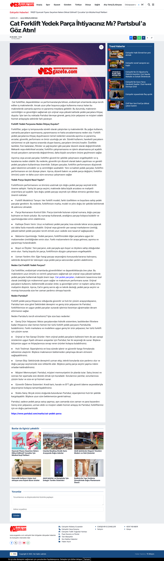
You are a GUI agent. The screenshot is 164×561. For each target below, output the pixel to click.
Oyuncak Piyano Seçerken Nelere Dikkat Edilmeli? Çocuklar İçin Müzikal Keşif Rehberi (68, 11)
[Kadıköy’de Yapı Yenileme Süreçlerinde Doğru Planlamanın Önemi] (89, 468)
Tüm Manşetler (67, 537)
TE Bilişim (150, 554)
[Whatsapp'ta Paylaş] (139, 38)
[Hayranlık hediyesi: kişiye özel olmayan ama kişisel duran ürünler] (26, 468)
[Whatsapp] (28, 543)
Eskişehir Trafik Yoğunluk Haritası (74, 532)
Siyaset (57, 5)
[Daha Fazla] (143, 38)
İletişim (100, 529)
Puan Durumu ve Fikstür (70, 534)
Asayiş (39, 5)
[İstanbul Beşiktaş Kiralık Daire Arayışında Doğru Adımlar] (57, 440)
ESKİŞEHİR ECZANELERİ (106, 527)
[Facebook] (11, 543)
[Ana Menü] (152, 4)
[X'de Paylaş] (135, 38)
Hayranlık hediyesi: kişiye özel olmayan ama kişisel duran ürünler (26, 479)
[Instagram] (20, 543)
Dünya (88, 5)
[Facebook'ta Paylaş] (131, 38)
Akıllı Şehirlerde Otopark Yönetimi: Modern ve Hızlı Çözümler (88, 452)
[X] (16, 543)
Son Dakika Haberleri (69, 539)
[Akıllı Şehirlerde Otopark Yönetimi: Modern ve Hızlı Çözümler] (89, 440)
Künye (129, 529)
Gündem (67, 5)
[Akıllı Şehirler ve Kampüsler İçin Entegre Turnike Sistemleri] (57, 468)
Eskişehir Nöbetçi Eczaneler (72, 527)
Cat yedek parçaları (64, 277)
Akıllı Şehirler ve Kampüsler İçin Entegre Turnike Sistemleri (56, 479)
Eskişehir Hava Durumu (70, 529)
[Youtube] (24, 543)
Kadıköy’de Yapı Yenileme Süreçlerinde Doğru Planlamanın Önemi (87, 480)
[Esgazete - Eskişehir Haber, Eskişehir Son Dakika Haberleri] (22, 5)
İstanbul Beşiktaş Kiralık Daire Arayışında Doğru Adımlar (55, 452)
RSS (14, 554)
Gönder (16, 515)
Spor (48, 5)
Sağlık (97, 5)
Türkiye (78, 5)
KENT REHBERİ (132, 527)
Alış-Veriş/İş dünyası (113, 5)
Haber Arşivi (66, 542)
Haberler (14, 18)
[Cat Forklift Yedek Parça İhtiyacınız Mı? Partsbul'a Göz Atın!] (57, 71)
